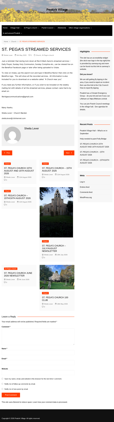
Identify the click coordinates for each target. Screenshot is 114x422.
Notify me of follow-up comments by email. (19, 384)
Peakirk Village (57, 9)
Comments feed (86, 192)
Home (5, 28)
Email (4, 359)
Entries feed (84, 187)
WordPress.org (86, 197)
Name (4, 349)
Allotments (62, 28)
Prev (8, 153)
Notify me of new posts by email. (16, 389)
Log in (82, 182)
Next (67, 153)
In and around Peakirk (11, 33)
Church (38, 55)
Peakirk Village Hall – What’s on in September (93, 132)
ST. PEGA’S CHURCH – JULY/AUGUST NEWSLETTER (54, 248)
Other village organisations (79, 28)
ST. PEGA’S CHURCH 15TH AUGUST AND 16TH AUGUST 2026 (19, 171)
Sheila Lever (8, 55)
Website (5, 369)
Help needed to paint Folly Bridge (93, 139)
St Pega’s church (30, 28)
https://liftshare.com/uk (98, 99)
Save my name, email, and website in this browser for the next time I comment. (33, 379)
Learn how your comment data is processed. (50, 402)
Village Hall (14, 28)
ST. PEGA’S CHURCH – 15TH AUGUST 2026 (92, 153)
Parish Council (47, 28)
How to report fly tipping (89, 88)
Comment (6, 327)
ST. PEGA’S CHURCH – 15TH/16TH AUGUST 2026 (94, 161)
